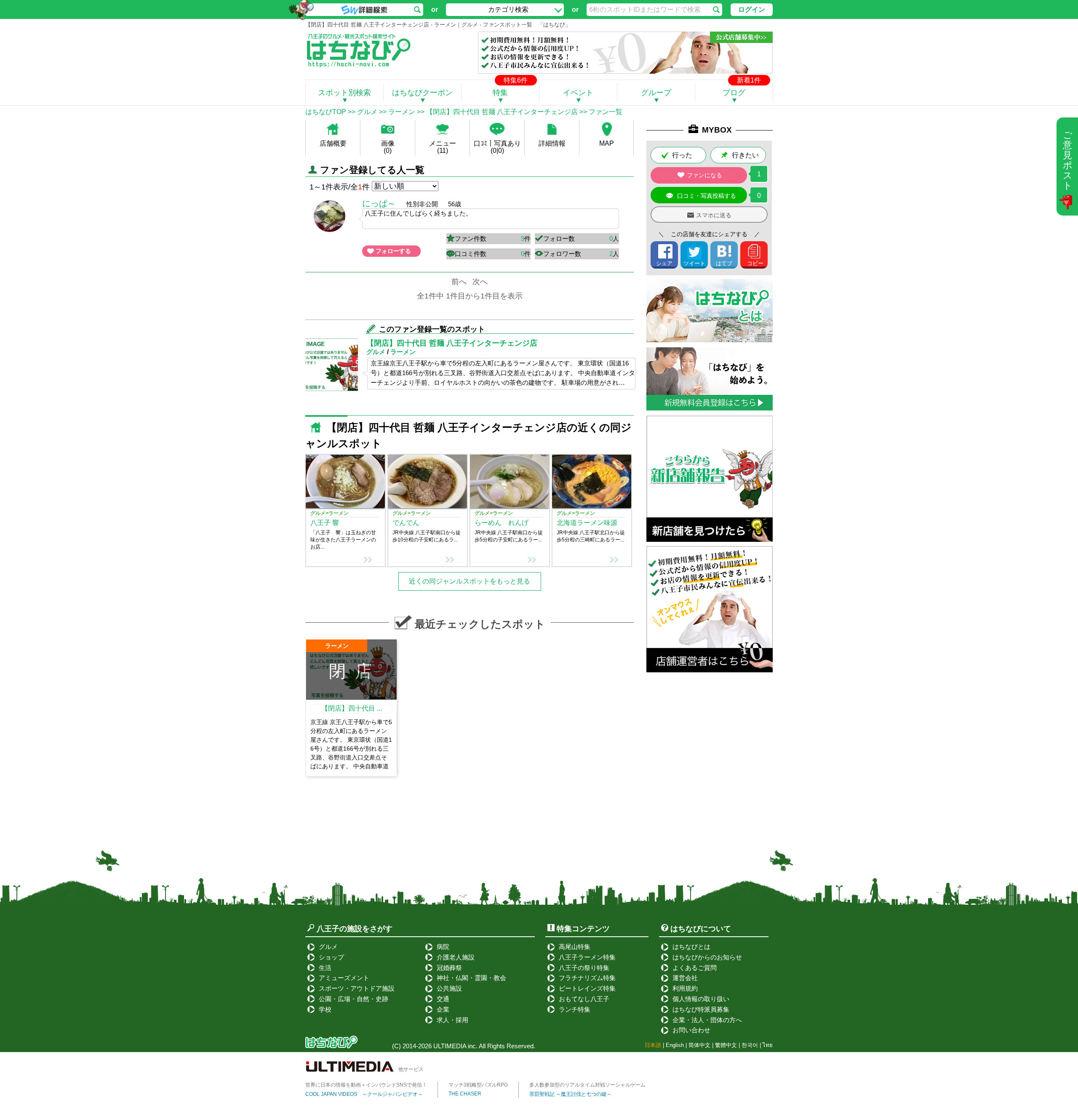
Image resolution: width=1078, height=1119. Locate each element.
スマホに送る (713, 215)
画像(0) (388, 147)
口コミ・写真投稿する (706, 195)
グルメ (367, 111)
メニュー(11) (442, 147)
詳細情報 (552, 143)
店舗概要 (333, 143)
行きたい (745, 155)
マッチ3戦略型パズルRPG (478, 1085)
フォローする (393, 251)
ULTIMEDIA (449, 1046)
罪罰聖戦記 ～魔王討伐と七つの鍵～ (570, 1094)
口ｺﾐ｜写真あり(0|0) (497, 147)
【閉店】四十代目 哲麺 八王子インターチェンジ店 (502, 111)
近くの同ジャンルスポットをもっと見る (469, 581)
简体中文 (699, 1045)
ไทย (768, 1045)
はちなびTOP (325, 111)
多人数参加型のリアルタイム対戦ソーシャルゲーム (587, 1085)
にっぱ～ (379, 203)
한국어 (750, 1045)
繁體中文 (726, 1045)
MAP (606, 143)
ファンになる (704, 175)
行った (682, 155)
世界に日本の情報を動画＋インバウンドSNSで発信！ (366, 1085)
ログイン (751, 9)
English (675, 1045)
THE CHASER (464, 1094)
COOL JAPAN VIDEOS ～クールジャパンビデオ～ (364, 1094)
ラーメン (401, 111)
